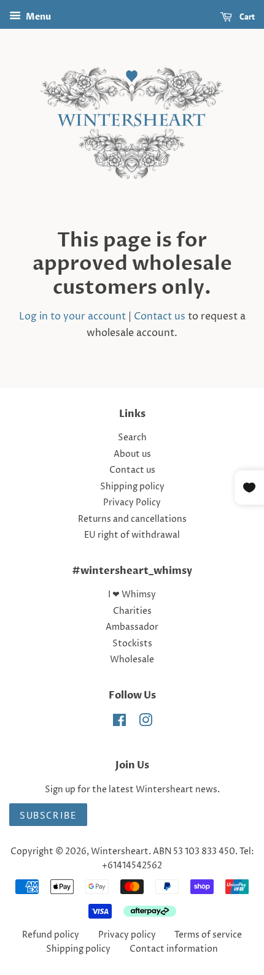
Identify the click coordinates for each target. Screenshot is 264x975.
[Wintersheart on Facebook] (119, 722)
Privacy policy (127, 935)
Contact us (159, 316)
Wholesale (132, 659)
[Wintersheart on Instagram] (145, 722)
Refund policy (50, 935)
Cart (246, 16)
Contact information (174, 949)
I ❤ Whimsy (132, 594)
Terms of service (208, 935)
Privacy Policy (132, 502)
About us (132, 454)
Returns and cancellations (132, 519)
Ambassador (132, 627)
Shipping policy (132, 486)
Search (132, 437)
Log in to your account (72, 316)
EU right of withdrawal (132, 535)
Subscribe (48, 815)
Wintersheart (120, 851)
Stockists (132, 643)
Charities (132, 611)
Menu (37, 17)
